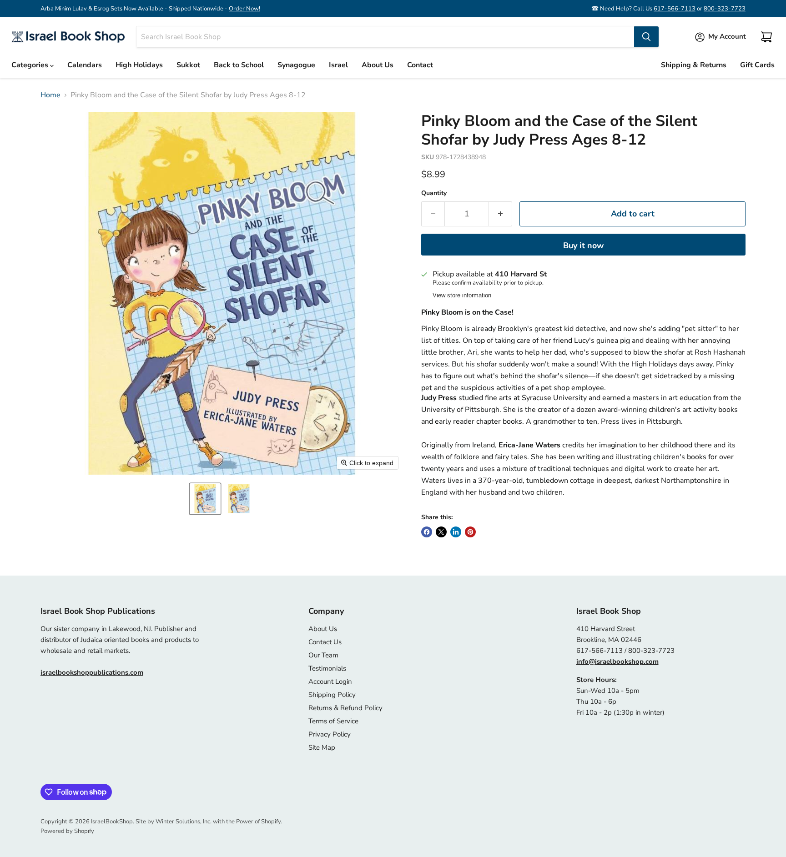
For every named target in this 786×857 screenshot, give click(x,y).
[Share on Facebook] (426, 531)
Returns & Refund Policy (345, 707)
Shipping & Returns (693, 65)
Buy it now (583, 245)
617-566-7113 (674, 9)
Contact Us (325, 642)
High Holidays (139, 65)
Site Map (321, 747)
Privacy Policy (329, 734)
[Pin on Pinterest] (470, 531)
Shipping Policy (332, 694)
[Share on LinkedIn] (455, 531)
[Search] (646, 36)
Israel (338, 65)
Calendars (84, 65)
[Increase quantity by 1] (500, 213)
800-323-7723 (725, 9)
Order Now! (244, 9)
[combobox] (385, 36)
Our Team (323, 655)
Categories (30, 65)
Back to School (239, 65)
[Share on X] (441, 531)
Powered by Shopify (67, 831)
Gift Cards (757, 65)
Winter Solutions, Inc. (184, 821)
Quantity (434, 193)
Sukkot (188, 65)
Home (50, 95)
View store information (462, 295)
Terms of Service (333, 721)
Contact (420, 65)
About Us (377, 65)
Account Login (330, 681)
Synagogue (296, 65)
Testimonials (327, 668)
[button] (205, 498)
